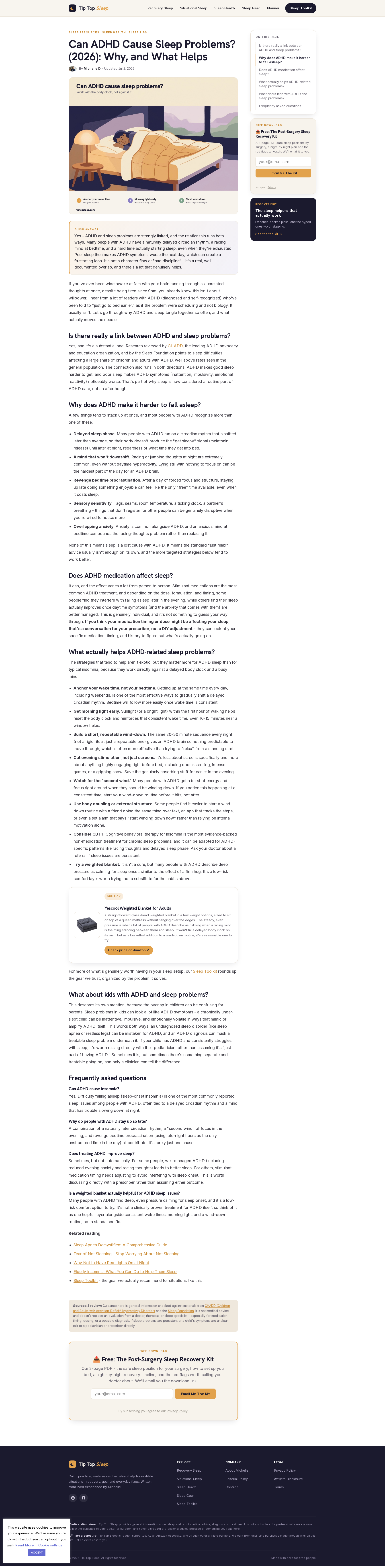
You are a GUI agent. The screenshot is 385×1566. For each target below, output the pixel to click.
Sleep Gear (251, 8)
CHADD (175, 346)
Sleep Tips (138, 32)
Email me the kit (195, 1393)
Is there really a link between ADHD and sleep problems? (280, 48)
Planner (273, 8)
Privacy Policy (177, 1411)
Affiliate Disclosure (288, 1479)
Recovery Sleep (160, 8)
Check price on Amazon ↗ (128, 950)
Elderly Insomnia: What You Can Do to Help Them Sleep (125, 1271)
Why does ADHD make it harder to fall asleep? (284, 60)
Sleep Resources (84, 32)
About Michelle (236, 1470)
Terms (279, 1487)
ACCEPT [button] (37, 1552)
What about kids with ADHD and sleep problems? (283, 96)
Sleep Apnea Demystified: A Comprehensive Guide (120, 1245)
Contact (231, 1487)
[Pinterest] (73, 1498)
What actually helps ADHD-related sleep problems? (285, 84)
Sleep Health (224, 8)
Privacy (272, 187)
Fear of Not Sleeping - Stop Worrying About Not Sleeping (127, 1253)
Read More (24, 1545)
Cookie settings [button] (50, 1545)
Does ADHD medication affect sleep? (282, 72)
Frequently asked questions (280, 106)
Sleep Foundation (181, 1311)
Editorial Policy (236, 1479)
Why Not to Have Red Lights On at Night (111, 1262)
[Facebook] (83, 1498)
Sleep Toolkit (301, 8)
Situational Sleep (193, 8)
